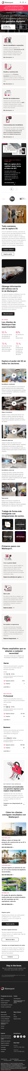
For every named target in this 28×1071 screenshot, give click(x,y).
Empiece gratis (21, 27)
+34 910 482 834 (19, 1047)
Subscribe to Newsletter (5, 1016)
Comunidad (3, 1047)
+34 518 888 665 (19, 1051)
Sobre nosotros (4, 1014)
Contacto (10, 956)
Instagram (24, 1036)
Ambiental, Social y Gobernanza (4, 1024)
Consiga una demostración (7, 27)
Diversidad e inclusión (5, 1020)
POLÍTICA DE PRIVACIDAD (10, 975)
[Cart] (23, 2)
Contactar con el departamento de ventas (13, 804)
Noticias (15, 1016)
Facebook (15, 1036)
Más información (8, 314)
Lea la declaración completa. (15, 9)
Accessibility (3, 1049)
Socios (2, 998)
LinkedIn (21, 1036)
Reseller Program (4, 1002)
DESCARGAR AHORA (9, 182)
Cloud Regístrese (17, 998)
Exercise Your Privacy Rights (19, 1060)
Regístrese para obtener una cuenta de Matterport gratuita (19, 1001)
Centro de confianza (5, 1045)
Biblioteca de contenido (5, 1041)
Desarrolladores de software (6, 1004)
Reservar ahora (10, 939)
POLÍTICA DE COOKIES (7, 1060)
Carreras (2, 1026)
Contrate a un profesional (6, 1006)
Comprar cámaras (8, 249)
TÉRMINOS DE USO (4, 1059)
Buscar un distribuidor (5, 1000)
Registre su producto (5, 1043)
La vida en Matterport (5, 1018)
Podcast (2, 1028)
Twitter (18, 1036)
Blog (14, 1014)
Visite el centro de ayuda (6, 1035)
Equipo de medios (17, 1018)
